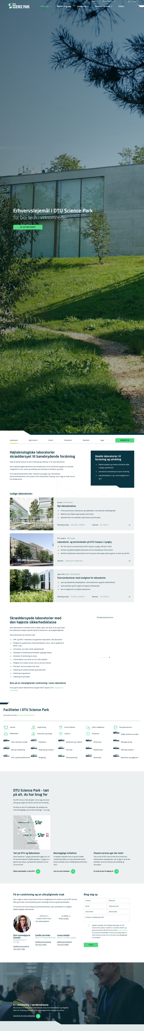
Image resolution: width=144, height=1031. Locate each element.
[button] (129, 1)
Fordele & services (102, 6)
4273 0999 (64, 945)
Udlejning (44, 6)
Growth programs (64, 6)
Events (121, 6)
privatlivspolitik (122, 930)
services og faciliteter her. (26, 715)
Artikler (93, 1)
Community (81, 6)
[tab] (14, 441)
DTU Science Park (108, 1)
